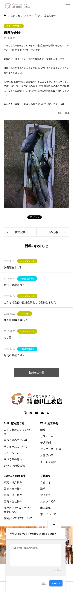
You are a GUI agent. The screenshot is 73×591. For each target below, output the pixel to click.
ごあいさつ (46, 482)
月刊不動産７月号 (14, 355)
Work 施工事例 (49, 423)
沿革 (42, 488)
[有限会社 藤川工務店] (17, 5)
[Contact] (42, 413)
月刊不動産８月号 (14, 284)
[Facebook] (30, 413)
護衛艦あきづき (13, 267)
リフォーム (46, 436)
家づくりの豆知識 (14, 465)
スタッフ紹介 (48, 501)
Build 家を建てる (14, 423)
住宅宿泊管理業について (18, 518)
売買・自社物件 (13, 501)
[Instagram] (25, 413)
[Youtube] (36, 413)
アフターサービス (50, 448)
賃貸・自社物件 (13, 488)
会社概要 (45, 475)
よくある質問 (48, 461)
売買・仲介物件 (13, 495)
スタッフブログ (14, 26)
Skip (44, 583)
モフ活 (8, 337)
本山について (48, 514)
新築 (42, 429)
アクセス (45, 495)
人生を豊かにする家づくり (18, 431)
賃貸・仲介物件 (13, 482)
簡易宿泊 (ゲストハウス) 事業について (18, 509)
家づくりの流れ (13, 459)
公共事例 (45, 442)
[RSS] (47, 413)
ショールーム (11, 452)
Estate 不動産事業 (15, 475)
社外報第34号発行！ (16, 320)
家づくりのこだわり (15, 440)
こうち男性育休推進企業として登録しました (30, 302)
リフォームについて (15, 446)
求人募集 (45, 507)
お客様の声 (46, 455)
